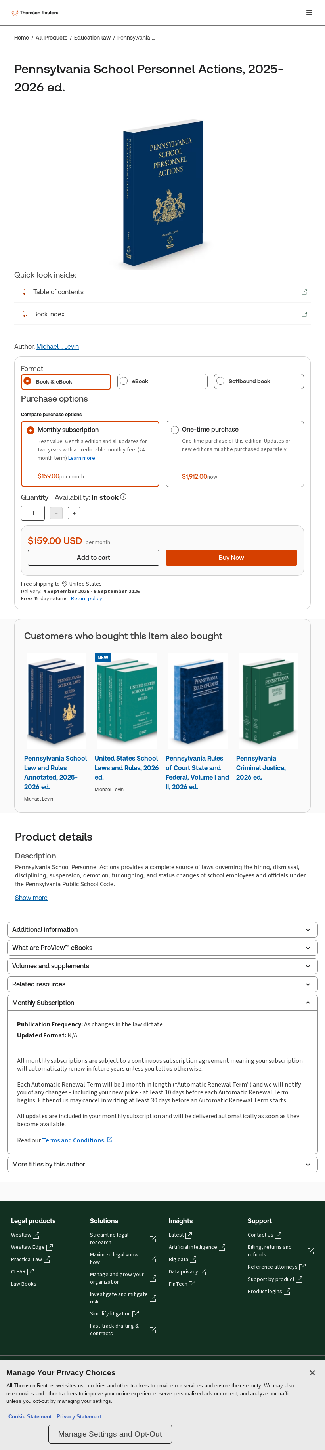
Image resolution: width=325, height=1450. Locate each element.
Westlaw (21, 1235)
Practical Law (26, 1259)
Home (21, 37)
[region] (162, 1405)
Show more (31, 898)
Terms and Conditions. (74, 1140)
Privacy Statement (77, 1417)
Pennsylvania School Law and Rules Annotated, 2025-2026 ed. (55, 773)
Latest (176, 1235)
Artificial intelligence (193, 1247)
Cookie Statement (30, 1417)
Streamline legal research (109, 1238)
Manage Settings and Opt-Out (110, 1434)
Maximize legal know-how (115, 1258)
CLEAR (18, 1271)
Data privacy (183, 1271)
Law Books (23, 1284)
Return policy (86, 598)
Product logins (265, 1291)
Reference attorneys (273, 1267)
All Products (51, 37)
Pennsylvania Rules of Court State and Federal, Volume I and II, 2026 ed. (197, 773)
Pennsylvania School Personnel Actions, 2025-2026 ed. (137, 37)
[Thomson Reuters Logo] (36, 13)
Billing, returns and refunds (270, 1251)
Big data (178, 1259)
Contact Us (260, 1235)
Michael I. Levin (57, 346)
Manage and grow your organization (117, 1278)
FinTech (178, 1284)
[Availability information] (123, 496)
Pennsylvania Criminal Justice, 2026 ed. (261, 768)
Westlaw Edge (28, 1247)
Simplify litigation (110, 1313)
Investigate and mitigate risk (119, 1298)
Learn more (81, 458)
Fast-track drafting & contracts (114, 1330)
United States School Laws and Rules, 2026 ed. (127, 768)
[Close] (312, 1372)
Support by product (271, 1279)
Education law (92, 37)
